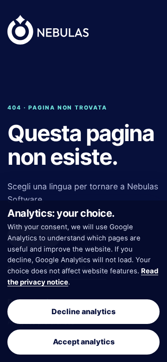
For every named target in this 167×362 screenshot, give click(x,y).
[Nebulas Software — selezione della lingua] (48, 30)
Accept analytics (84, 341)
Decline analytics (83, 311)
